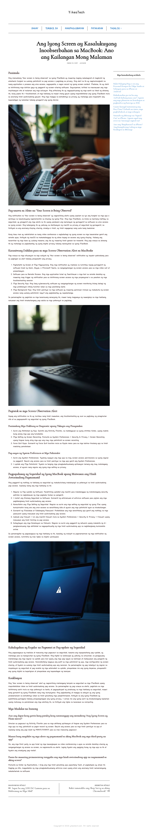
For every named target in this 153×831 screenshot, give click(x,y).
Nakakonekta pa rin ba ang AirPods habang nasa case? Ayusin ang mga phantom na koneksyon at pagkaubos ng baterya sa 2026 (129, 99)
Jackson (83, 63)
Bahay (35, 28)
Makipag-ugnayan (74, 28)
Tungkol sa (51, 28)
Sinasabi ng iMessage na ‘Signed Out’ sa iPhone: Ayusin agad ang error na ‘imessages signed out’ (127, 118)
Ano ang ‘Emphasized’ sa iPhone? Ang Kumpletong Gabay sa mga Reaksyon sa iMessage (128, 127)
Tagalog (115, 28)
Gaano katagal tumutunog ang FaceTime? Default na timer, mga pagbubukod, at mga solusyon (128, 109)
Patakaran (97, 28)
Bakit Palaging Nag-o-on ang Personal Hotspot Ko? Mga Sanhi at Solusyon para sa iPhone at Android (128, 87)
